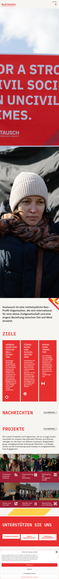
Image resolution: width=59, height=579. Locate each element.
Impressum (35, 577)
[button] (56, 552)
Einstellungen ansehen (29, 573)
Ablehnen (29, 569)
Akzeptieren (29, 565)
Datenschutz (23, 577)
